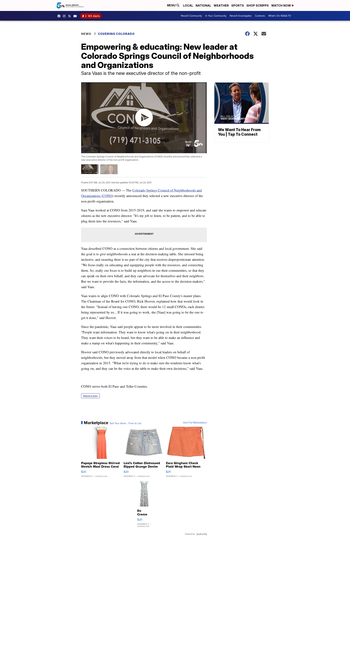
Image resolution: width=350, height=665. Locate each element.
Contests (260, 16)
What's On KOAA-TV (279, 16)
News (86, 34)
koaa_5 (65, 16)
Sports (237, 5)
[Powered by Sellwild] (201, 534)
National (203, 5)
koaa (70, 16)
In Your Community (215, 16)
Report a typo (90, 395)
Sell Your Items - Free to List (125, 423)
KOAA (59, 16)
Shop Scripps (257, 5)
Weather (221, 5)
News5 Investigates (241, 16)
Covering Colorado (116, 34)
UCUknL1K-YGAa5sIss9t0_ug (76, 16)
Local (188, 5)
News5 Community (191, 16)
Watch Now (281, 5)
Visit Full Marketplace (195, 422)
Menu (171, 5)
